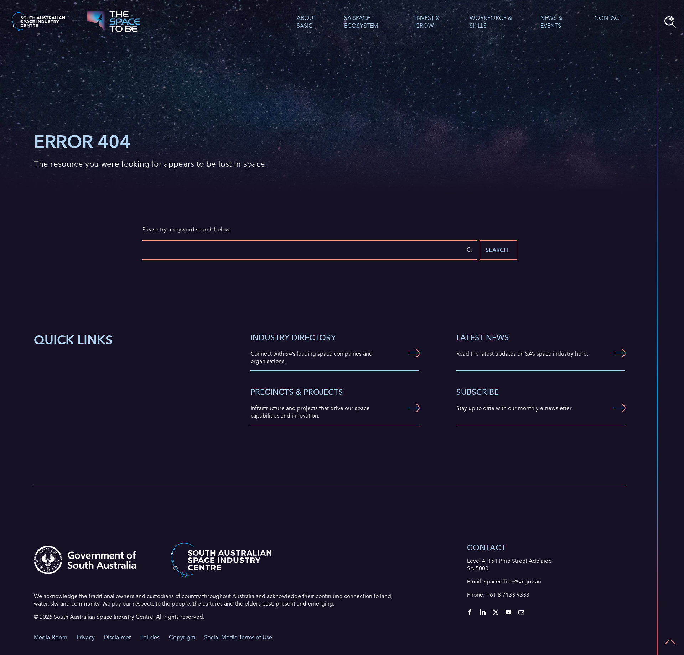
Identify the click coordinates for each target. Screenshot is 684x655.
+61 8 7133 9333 (507, 594)
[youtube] (508, 612)
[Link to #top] (670, 642)
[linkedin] (483, 612)
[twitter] (495, 612)
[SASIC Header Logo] (38, 15)
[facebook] (470, 612)
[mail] (521, 612)
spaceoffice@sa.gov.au (512, 581)
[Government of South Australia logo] (85, 548)
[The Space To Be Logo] (113, 13)
